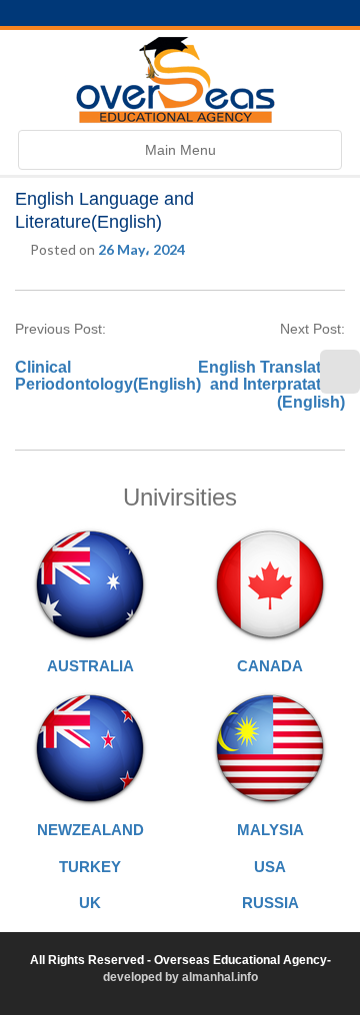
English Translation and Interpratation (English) (271, 385)
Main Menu (180, 155)
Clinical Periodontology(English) (108, 376)
